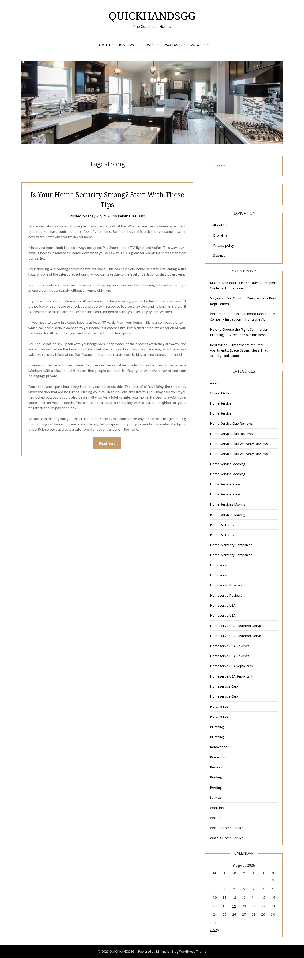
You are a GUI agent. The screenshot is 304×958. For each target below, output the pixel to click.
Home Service (220, 403)
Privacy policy (223, 245)
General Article (221, 393)
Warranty (173, 45)
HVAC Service (220, 706)
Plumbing (217, 727)
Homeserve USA (222, 605)
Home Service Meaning (227, 464)
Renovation (218, 747)
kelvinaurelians (131, 216)
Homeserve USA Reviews (229, 646)
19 (234, 906)
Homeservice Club (224, 686)
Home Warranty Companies (231, 544)
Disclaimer (221, 235)
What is (198, 45)
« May (214, 930)
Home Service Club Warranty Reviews (239, 443)
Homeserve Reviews (226, 585)
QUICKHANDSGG (152, 15)
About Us (220, 225)
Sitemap (219, 255)
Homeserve (219, 565)
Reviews (126, 45)
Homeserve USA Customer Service (236, 625)
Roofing (216, 777)
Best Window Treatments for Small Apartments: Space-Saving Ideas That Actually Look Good (239, 350)
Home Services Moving (227, 504)
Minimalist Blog (167, 951)
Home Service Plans (225, 484)
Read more (107, 443)
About (105, 45)
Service (149, 45)
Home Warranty (222, 524)
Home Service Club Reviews (231, 423)
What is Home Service (227, 827)
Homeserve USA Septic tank (231, 666)
